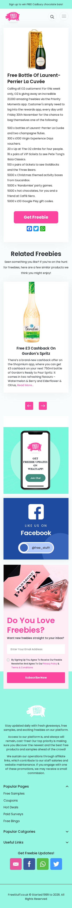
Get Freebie (36, 217)
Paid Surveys (13, 814)
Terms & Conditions (22, 667)
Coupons (10, 800)
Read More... (25, 385)
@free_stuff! (41, 548)
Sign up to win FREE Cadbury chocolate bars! (36, 4)
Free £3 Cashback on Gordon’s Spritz (36, 351)
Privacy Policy (50, 663)
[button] (43, 406)
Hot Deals (10, 807)
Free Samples (14, 793)
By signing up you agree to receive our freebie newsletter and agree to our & (36, 663)
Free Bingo (11, 821)
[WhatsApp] (36, 493)
